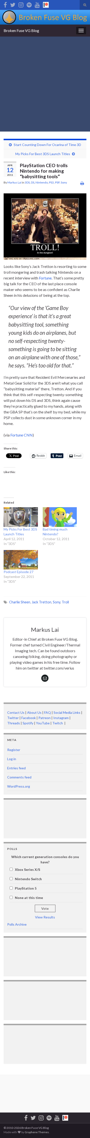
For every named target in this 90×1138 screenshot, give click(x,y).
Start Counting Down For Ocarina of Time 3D (47, 145)
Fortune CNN (21, 435)
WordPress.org (18, 786)
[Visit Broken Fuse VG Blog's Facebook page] (5, 3)
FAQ (47, 712)
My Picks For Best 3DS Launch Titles (42, 154)
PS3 (51, 182)
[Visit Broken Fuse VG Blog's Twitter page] (12, 3)
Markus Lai (14, 182)
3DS (27, 182)
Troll (65, 602)
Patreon (44, 718)
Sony (64, 182)
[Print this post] (82, 183)
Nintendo (42, 182)
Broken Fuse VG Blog (21, 30)
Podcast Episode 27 (18, 572)
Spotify (28, 723)
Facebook (28, 718)
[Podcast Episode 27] (21, 559)
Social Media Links (67, 712)
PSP (57, 182)
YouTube (43, 723)
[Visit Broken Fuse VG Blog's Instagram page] (21, 3)
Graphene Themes (37, 1132)
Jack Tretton (41, 602)
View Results (45, 917)
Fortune (45, 278)
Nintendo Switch (28, 879)
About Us (34, 712)
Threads (13, 723)
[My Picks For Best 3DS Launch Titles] (21, 517)
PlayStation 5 (25, 888)
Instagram (61, 718)
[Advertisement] (45, 84)
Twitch (58, 723)
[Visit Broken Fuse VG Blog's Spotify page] (29, 3)
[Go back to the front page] (45, 17)
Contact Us (15, 712)
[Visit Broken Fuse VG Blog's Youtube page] (37, 3)
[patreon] (46, 3)
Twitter (13, 718)
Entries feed (16, 768)
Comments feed (19, 777)
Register (13, 750)
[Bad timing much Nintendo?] (60, 517)
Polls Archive (17, 924)
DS (32, 182)
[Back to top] (79, 1127)
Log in (11, 759)
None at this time (29, 898)
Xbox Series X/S (27, 869)
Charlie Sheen (19, 602)
